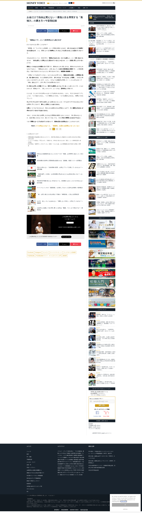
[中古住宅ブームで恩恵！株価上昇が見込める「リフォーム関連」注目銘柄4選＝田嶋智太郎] (92, 143)
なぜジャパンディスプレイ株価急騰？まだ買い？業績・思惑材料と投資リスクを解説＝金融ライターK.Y (105, 211)
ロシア (67, 461)
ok (125, 504)
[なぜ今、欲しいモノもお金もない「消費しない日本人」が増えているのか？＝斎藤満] (32, 202)
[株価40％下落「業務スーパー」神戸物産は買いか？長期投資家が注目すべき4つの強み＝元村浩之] (92, 151)
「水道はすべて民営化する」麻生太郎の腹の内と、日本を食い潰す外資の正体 (105, 376)
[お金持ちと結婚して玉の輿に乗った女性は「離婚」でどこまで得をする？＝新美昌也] (32, 209)
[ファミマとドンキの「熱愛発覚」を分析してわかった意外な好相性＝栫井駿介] (32, 188)
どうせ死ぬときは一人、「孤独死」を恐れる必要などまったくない (57, 126)
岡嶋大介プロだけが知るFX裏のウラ (35, 472)
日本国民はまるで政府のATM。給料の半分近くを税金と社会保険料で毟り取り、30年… (105, 346)
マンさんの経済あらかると (66, 470)
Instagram (38, 252)
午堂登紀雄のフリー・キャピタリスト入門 (48, 255)
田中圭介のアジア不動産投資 (34, 478)
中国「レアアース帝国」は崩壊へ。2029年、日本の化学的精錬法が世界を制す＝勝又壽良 (105, 35)
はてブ (51, 31)
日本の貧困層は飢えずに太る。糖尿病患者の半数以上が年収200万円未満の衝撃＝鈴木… (105, 361)
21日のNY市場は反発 (94, 470)
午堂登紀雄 (31, 255)
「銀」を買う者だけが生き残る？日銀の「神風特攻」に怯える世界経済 (58, 194)
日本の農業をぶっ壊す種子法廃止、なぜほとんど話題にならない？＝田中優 (105, 382)
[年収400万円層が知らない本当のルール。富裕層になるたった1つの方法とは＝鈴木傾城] (32, 182)
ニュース (30, 7)
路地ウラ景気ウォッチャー (33, 480)
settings (125, 509)
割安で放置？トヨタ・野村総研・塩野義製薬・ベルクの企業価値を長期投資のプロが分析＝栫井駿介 (105, 108)
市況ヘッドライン (31, 467)
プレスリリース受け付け (94, 428)
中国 (66, 468)
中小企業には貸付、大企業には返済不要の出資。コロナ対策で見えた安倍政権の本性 (105, 338)
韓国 (75, 457)
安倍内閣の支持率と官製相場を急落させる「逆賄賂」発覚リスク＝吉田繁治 (59, 160)
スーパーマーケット (56, 252)
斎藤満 (64, 457)
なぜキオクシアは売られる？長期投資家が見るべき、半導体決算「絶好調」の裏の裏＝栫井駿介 (105, 93)
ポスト (65, 31)
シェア (40, 31)
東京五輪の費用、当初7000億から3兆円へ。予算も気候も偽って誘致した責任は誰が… (105, 353)
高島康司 (71, 455)
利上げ (64, 453)
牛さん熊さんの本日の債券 (69, 463)
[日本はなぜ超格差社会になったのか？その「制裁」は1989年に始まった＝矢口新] (32, 155)
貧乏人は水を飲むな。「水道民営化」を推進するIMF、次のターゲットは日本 (105, 63)
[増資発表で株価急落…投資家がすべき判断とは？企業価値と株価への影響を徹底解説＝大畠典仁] (92, 189)
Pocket (76, 31)
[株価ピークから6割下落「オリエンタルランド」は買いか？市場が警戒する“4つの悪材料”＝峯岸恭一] (92, 197)
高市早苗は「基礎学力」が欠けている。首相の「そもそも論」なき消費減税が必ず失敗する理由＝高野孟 (105, 101)
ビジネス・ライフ (61, 7)
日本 (61, 472)
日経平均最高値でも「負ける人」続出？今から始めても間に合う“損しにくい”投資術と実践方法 (105, 27)
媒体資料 (91, 423)
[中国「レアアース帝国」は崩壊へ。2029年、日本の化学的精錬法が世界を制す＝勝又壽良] (92, 158)
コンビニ (45, 252)
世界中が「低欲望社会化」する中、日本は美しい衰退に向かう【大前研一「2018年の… (105, 368)
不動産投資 (51, 7)
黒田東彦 (76, 459)
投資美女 (29, 483)
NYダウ (63, 461)
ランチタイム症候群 (70, 252)
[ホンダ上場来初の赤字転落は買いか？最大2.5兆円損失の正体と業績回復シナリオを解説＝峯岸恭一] (92, 181)
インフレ (77, 474)
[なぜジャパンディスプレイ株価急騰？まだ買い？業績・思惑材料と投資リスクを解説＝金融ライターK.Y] (92, 212)
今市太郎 (62, 459)
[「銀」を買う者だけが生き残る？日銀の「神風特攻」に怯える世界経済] (32, 195)
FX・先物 (43, 7)
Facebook (30, 252)
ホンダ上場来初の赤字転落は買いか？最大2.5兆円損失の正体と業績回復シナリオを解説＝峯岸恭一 (105, 181)
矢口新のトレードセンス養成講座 (35, 475)
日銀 (81, 457)
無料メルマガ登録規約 (94, 398)
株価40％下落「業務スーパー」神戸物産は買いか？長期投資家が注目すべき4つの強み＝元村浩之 (105, 150)
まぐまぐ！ (52, 495)
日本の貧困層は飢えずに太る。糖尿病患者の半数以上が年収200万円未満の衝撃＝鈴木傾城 (105, 115)
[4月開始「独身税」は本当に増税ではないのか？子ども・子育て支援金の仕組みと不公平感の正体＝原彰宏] (92, 204)
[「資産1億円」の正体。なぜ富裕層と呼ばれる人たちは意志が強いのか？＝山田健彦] (32, 175)
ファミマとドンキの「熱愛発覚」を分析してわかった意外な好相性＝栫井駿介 (60, 187)
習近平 (77, 457)
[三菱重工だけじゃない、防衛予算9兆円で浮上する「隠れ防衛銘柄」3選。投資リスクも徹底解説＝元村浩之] (92, 166)
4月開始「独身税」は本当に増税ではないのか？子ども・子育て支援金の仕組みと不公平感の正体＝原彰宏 (105, 204)
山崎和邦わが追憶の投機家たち (34, 470)
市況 (79, 7)
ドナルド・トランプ (62, 451)
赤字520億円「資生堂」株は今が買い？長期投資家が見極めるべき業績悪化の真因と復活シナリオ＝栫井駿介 (105, 71)
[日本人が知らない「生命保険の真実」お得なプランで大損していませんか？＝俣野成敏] (32, 168)
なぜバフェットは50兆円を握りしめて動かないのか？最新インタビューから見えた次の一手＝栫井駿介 (105, 50)
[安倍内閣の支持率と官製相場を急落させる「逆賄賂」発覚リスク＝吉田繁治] (32, 161)
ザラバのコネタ (30, 489)
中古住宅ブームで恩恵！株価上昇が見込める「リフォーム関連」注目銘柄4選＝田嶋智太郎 (105, 142)
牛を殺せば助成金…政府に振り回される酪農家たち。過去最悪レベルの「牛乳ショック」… (105, 323)
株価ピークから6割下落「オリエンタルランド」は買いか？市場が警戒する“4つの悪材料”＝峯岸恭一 (105, 196)
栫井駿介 (71, 459)
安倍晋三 (72, 474)
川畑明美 (75, 455)
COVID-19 (79, 470)
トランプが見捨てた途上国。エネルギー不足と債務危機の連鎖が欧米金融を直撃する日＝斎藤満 (105, 173)
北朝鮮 (68, 453)
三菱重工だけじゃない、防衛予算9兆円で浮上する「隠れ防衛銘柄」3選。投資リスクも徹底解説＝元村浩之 (105, 165)
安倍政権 (69, 468)
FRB (60, 461)
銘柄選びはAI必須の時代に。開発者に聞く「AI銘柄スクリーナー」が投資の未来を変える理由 (103, 18)
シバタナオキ (70, 457)
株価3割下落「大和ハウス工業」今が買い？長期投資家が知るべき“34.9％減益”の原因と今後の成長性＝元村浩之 (105, 123)
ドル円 (73, 468)
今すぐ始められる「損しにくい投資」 (59, 3)
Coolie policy (124, 501)
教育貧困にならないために (71, 466)
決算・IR (85, 7)
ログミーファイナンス (69, 472)
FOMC (74, 470)
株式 (37, 7)
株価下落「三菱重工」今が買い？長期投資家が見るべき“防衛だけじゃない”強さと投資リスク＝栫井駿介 (105, 78)
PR (27, 491)
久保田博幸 (73, 453)
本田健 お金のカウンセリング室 (34, 486)
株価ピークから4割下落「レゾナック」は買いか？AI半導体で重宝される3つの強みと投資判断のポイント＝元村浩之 (105, 130)
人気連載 (71, 7)
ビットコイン (78, 468)
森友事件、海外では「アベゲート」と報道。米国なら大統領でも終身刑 (105, 315)
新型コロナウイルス (65, 474)
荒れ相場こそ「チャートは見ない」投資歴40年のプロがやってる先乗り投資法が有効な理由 (105, 42)
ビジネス (111, 59)
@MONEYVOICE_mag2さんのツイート (102, 433)
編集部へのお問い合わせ (94, 427)
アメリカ (67, 459)
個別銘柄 (80, 455)
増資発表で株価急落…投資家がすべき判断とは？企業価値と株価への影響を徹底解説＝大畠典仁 (105, 188)
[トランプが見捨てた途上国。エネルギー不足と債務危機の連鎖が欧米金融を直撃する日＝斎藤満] (92, 174)
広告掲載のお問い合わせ (94, 425)
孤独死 (65, 255)
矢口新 (80, 474)
